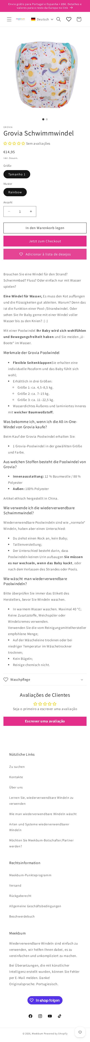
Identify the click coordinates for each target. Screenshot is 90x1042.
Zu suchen (17, 767)
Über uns (16, 787)
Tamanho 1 (16, 174)
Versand (15, 885)
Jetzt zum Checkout (45, 241)
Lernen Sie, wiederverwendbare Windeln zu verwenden (41, 800)
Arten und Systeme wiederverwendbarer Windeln (39, 827)
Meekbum (37, 1033)
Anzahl (7, 202)
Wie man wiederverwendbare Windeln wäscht (43, 814)
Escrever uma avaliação (45, 721)
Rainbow (15, 192)
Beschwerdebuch (22, 916)
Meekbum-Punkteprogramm (30, 875)
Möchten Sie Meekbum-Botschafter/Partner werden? (41, 843)
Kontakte (16, 777)
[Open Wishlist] (69, 19)
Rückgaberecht (20, 896)
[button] (9, 19)
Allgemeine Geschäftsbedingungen (35, 906)
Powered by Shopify (56, 1033)
